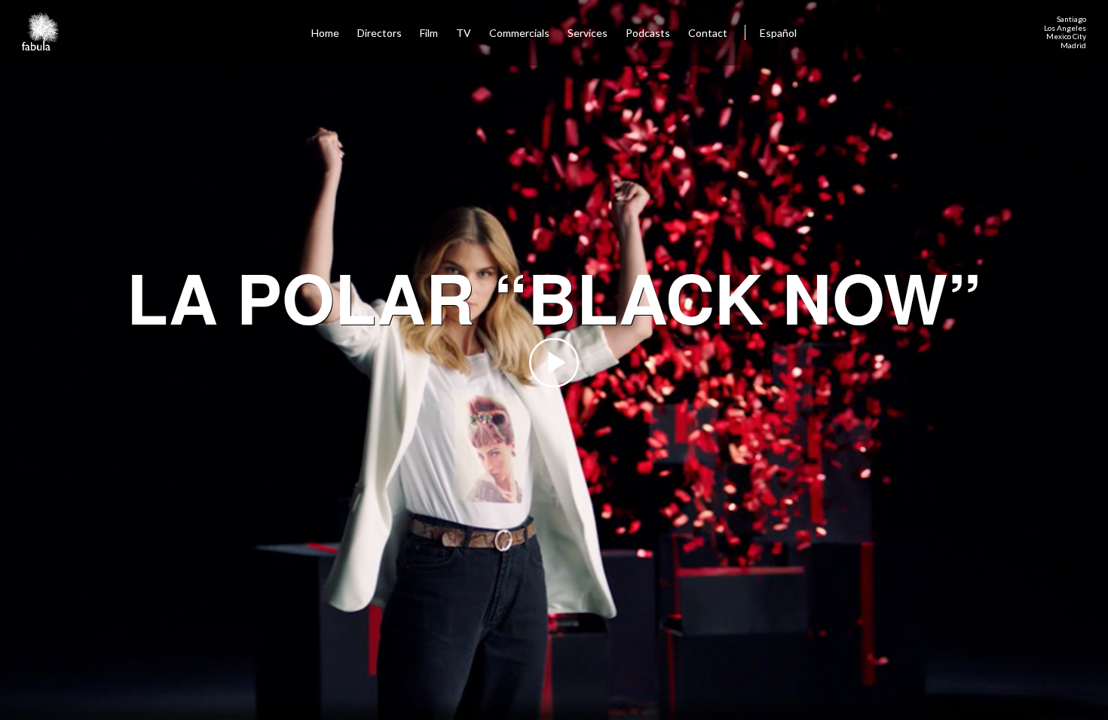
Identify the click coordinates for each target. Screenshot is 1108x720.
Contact (709, 32)
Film (429, 32)
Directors (379, 32)
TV (463, 32)
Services (588, 32)
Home (325, 32)
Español (778, 32)
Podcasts (648, 32)
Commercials (519, 32)
